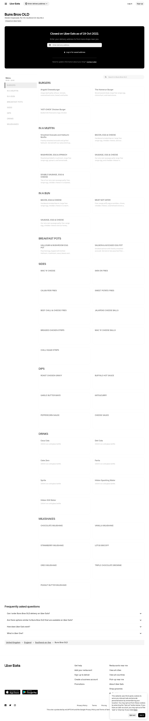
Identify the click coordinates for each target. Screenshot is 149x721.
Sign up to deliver (82, 675)
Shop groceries (116, 689)
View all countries (117, 675)
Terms (94, 705)
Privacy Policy (82, 705)
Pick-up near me (116, 679)
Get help (78, 665)
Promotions (79, 684)
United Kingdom (13, 642)
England (27, 642)
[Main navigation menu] (6, 3)
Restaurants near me (118, 665)
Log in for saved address (75, 52)
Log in (129, 4)
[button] (74, 613)
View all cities (115, 670)
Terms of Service (106, 710)
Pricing (104, 705)
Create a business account (86, 679)
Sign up (140, 4)
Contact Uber (92, 62)
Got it (142, 715)
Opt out (132, 715)
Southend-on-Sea (43, 642)
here (135, 710)
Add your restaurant (83, 670)
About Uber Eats (116, 684)
